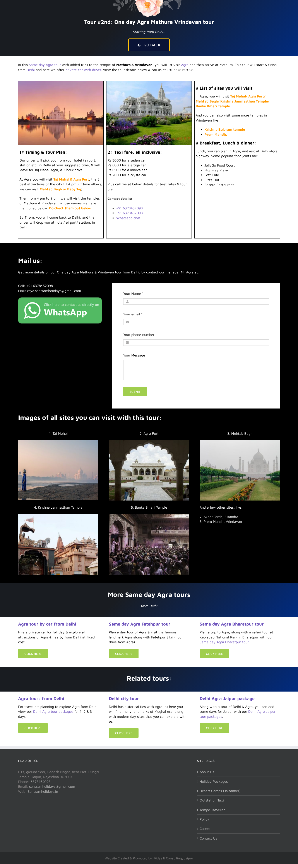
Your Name (133, 294)
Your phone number (138, 335)
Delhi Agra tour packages (53, 711)
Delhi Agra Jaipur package (227, 698)
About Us (207, 772)
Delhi (31, 70)
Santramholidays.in (43, 791)
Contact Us (208, 838)
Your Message (134, 355)
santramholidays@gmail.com (52, 786)
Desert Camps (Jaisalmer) (220, 791)
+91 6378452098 (129, 208)
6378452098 (40, 782)
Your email (133, 314)
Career (205, 829)
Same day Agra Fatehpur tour (139, 623)
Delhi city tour (124, 698)
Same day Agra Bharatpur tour (232, 623)
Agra (184, 65)
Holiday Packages (214, 781)
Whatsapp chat (128, 218)
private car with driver (83, 70)
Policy (204, 819)
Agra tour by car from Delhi (47, 623)
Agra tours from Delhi (41, 698)
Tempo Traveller (212, 810)
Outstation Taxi (212, 800)
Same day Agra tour (45, 65)
